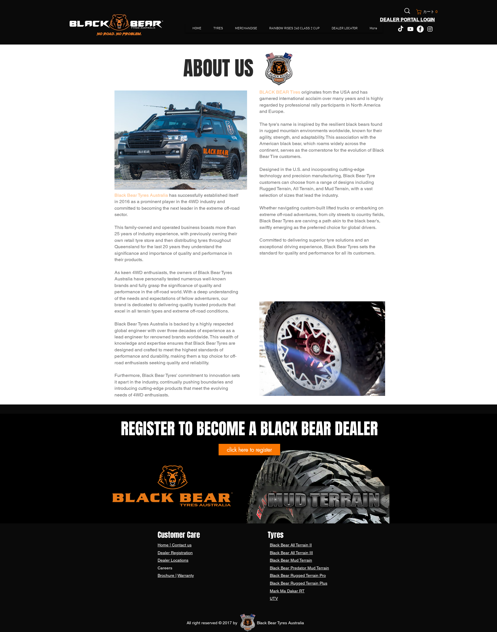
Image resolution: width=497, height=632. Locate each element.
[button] (426, 11)
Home (164, 545)
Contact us (181, 545)
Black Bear (280, 545)
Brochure (166, 575)
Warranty (185, 575)
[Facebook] (420, 29)
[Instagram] (430, 29)
